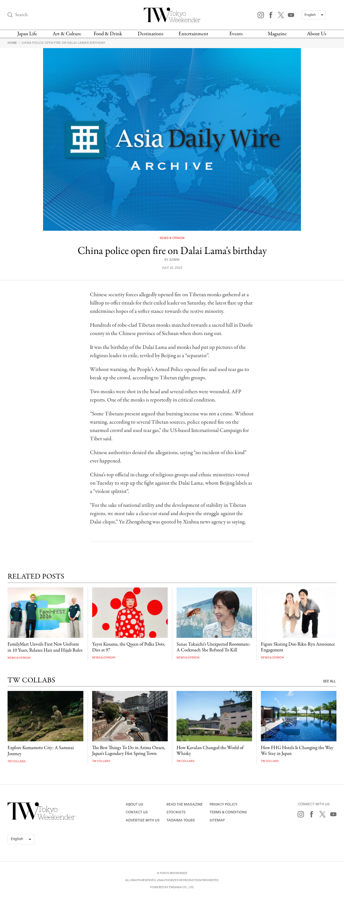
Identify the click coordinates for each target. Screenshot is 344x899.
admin (174, 260)
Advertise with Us (143, 820)
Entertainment (193, 34)
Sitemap (217, 820)
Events (236, 34)
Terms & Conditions (228, 812)
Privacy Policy (223, 804)
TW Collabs (16, 761)
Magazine (277, 34)
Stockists (176, 812)
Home (13, 43)
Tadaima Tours (180, 820)
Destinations (150, 34)
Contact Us (137, 812)
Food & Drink (108, 34)
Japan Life (27, 34)
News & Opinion (172, 238)
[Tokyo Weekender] (41, 818)
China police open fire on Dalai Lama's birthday (63, 43)
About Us (316, 34)
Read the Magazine (184, 804)
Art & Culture (67, 34)
